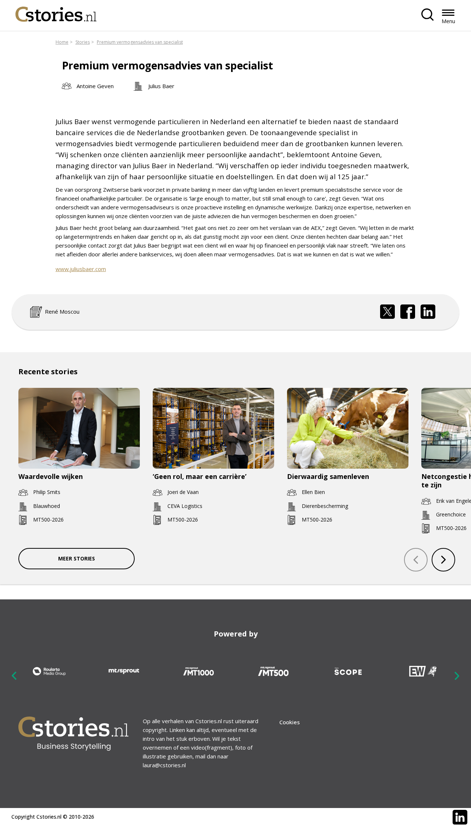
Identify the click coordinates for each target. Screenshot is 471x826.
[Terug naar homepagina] (55, 12)
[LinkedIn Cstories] (460, 817)
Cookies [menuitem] (289, 722)
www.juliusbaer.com (81, 269)
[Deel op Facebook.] (407, 311)
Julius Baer (161, 86)
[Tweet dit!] (387, 311)
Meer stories (76, 558)
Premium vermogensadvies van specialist (140, 42)
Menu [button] (448, 21)
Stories (82, 42)
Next (456, 675)
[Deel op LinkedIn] (428, 311)
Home (62, 42)
